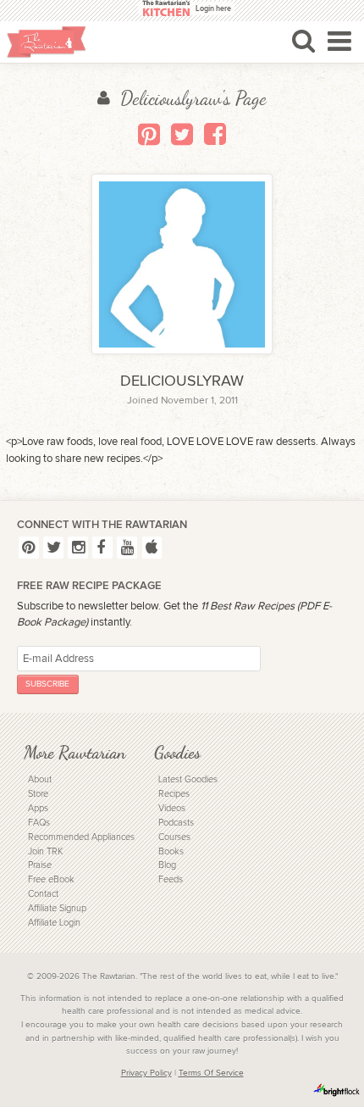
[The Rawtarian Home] (47, 41)
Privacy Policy (146, 1073)
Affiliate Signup (57, 908)
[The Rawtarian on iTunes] (152, 547)
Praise (40, 865)
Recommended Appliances (81, 837)
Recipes (174, 793)
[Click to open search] (303, 40)
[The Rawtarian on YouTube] (127, 547)
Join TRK (45, 851)
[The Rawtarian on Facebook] (102, 547)
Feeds (170, 879)
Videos (171, 808)
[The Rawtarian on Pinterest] (29, 547)
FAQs (39, 822)
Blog (167, 865)
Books (171, 851)
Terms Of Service (211, 1073)
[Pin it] (149, 134)
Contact (43, 893)
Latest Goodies (188, 779)
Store (38, 793)
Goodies (177, 752)
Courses (174, 837)
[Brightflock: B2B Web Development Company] (337, 1090)
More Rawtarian (74, 752)
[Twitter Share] (182, 134)
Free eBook (51, 879)
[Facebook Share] (215, 134)
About (40, 779)
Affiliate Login (54, 922)
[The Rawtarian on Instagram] (78, 547)
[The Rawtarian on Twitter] (53, 547)
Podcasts (176, 822)
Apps (38, 808)
